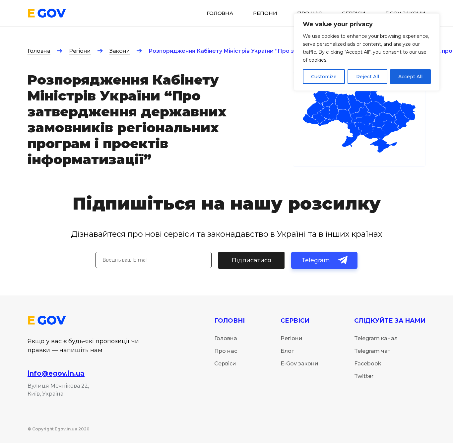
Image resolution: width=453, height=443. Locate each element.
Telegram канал (376, 338)
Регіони (80, 51)
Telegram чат (372, 351)
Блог (287, 351)
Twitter (363, 376)
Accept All (410, 77)
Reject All (367, 77)
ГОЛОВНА (220, 13)
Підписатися (251, 260)
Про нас (225, 351)
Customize (324, 77)
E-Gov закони (299, 363)
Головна (39, 51)
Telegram (315, 260)
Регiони (265, 13)
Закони (119, 51)
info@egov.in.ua (56, 373)
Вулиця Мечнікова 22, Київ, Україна (58, 390)
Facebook (367, 363)
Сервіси (225, 363)
